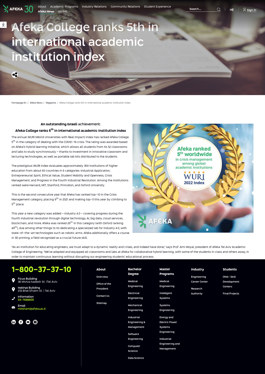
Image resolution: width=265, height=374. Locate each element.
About (42, 6)
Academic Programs (64, 6)
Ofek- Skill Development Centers (231, 282)
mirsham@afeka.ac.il (32, 309)
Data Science (136, 358)
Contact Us (102, 296)
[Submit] (218, 9)
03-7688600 (26, 300)
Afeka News (46, 11)
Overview (102, 277)
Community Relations (125, 6)
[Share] (15, 74)
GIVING (63, 11)
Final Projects (231, 293)
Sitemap (101, 303)
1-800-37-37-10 (41, 270)
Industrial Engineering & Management (136, 322)
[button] (3, 25)
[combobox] (203, 9)
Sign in (251, 10)
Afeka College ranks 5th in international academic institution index (85, 42)
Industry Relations (94, 6)
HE (232, 10)
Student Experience (157, 6)
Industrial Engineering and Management (170, 344)
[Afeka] (18, 9)
